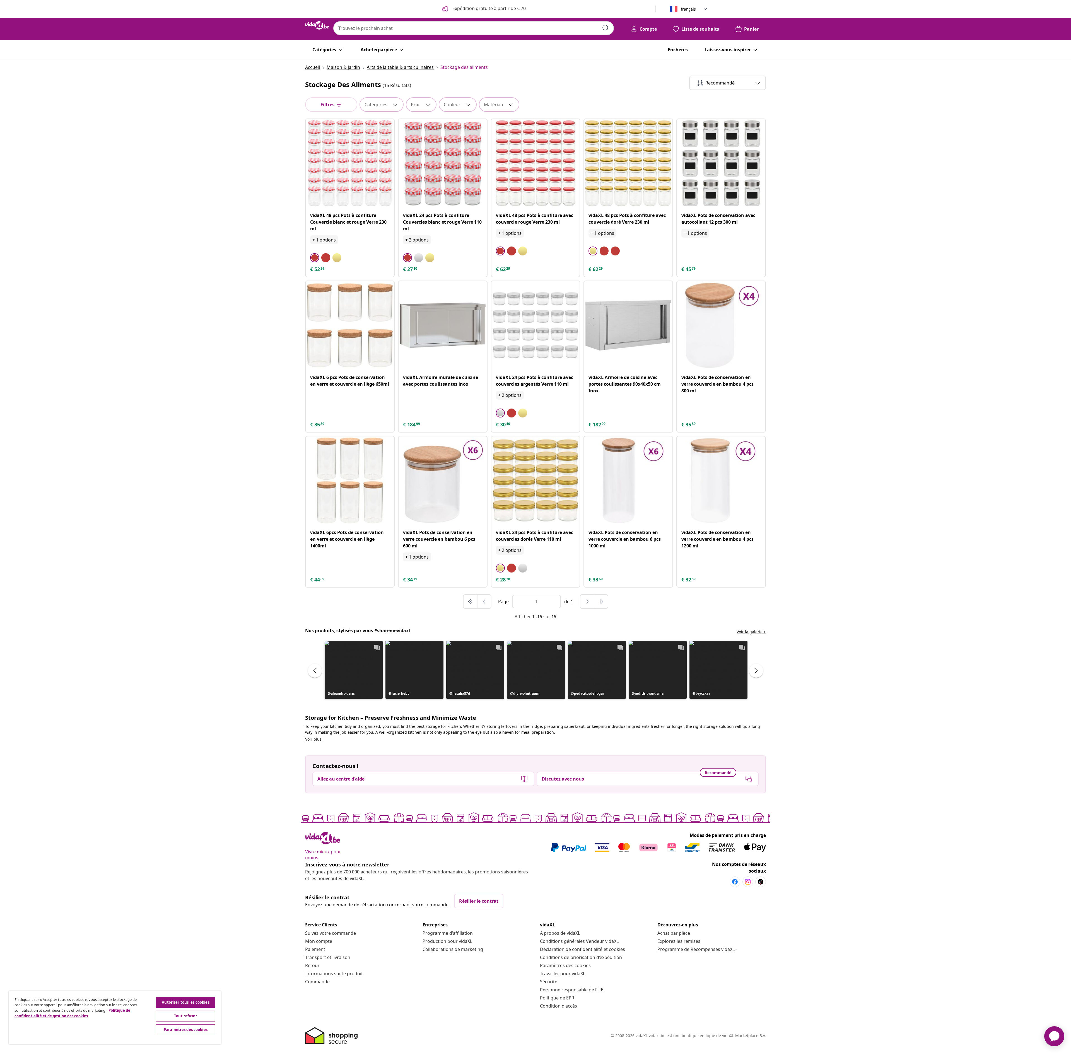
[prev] (484, 601)
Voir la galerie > (751, 631)
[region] (115, 1017)
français (688, 9)
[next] (587, 601)
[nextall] (601, 601)
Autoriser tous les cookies (185, 1002)
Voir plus (313, 739)
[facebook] (735, 882)
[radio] (314, 257)
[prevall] (470, 601)
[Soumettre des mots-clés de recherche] (605, 27)
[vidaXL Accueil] (317, 25)
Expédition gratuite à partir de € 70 (488, 8)
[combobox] (473, 28)
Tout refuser (185, 1015)
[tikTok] (760, 882)
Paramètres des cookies (565, 965)
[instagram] (748, 882)
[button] (354, 670)
